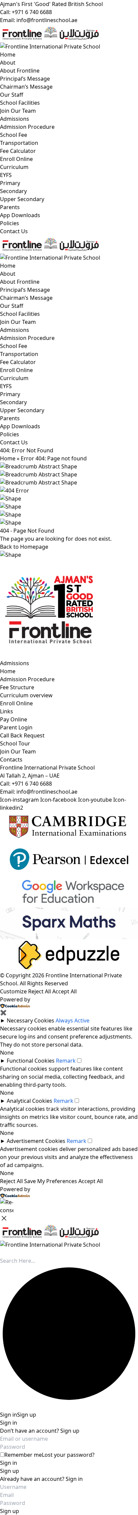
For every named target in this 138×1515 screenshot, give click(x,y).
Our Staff (11, 94)
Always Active (72, 1020)
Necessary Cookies (30, 1020)
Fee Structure (17, 687)
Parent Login (16, 727)
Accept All (64, 991)
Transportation (19, 143)
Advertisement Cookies (36, 1141)
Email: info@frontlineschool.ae (38, 20)
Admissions (14, 118)
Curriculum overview (26, 695)
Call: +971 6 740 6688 (26, 12)
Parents (10, 207)
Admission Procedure (27, 126)
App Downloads (20, 215)
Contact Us (14, 231)
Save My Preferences (50, 1181)
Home (7, 54)
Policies (9, 223)
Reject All (39, 991)
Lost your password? (68, 1454)
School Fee (13, 135)
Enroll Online (16, 159)
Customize (13, 991)
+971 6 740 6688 (32, 783)
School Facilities (20, 102)
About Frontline (20, 70)
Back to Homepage (24, 546)
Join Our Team (18, 110)
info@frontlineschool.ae (46, 791)
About (7, 62)
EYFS (6, 175)
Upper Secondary (22, 199)
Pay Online (13, 719)
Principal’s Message (25, 78)
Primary (10, 183)
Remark (66, 1060)
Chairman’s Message (26, 86)
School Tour (15, 743)
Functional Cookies (31, 1060)
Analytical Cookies (29, 1100)
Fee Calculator (18, 151)
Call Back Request (22, 735)
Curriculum (14, 167)
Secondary (13, 191)
